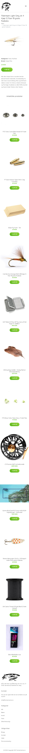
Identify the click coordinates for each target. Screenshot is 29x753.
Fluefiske (14, 58)
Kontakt (3, 735)
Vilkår (2, 738)
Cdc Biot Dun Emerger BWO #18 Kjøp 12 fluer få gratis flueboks (14, 275)
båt (2, 709)
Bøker (3, 712)
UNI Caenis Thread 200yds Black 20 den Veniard (14, 607)
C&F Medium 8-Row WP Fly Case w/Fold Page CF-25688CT (14, 323)
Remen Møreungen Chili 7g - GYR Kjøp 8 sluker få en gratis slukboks (14, 559)
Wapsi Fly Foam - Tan (14, 227)
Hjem (2, 23)
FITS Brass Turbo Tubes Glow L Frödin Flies (14, 418)
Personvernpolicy (6, 741)
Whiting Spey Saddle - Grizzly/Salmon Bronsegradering (14, 370)
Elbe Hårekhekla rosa (14, 654)
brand (3, 715)
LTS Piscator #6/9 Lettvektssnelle (14, 464)
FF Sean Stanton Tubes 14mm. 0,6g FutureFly (14, 180)
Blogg (3, 732)
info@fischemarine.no (7, 700)
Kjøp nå (7, 69)
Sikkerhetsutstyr (5, 721)
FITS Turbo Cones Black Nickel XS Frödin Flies (14, 132)
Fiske (9, 58)
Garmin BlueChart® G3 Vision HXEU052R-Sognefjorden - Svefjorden (14, 511)
